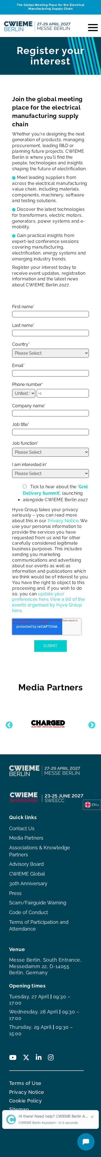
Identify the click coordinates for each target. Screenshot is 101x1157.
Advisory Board (26, 864)
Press (15, 893)
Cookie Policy (25, 1101)
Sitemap (19, 1109)
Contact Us (21, 828)
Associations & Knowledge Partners (39, 851)
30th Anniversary (28, 883)
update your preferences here (38, 596)
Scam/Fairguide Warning (37, 902)
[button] (90, 26)
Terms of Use (25, 1083)
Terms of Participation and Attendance (38, 925)
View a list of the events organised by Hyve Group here (48, 605)
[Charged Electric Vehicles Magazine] (47, 724)
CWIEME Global (27, 874)
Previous (8, 724)
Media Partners (26, 838)
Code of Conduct (28, 912)
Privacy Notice (63, 520)
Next (90, 724)
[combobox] (92, 805)
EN (94, 805)
